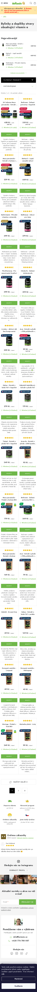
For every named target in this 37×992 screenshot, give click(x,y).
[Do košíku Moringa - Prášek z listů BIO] (9, 756)
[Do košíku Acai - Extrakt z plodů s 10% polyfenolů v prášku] (28, 586)
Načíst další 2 (20, 782)
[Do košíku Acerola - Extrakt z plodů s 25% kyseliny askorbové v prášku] (28, 474)
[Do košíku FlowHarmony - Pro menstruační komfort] (9, 303)
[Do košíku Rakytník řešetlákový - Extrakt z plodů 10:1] (28, 417)
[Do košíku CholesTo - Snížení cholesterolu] (28, 303)
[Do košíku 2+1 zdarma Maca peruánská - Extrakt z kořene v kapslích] (9, 134)
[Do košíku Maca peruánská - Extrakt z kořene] (9, 586)
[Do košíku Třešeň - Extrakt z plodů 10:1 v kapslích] (9, 473)
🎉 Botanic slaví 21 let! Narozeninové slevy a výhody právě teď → (18, 10)
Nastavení (19, 979)
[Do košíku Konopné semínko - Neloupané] (28, 700)
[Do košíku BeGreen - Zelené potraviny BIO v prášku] (28, 530)
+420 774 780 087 (20, 940)
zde (3, 974)
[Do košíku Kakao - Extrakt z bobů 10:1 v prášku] (28, 644)
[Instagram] (16, 953)
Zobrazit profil (17, 870)
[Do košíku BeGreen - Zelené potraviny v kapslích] (28, 134)
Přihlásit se (27, 902)
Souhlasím (19, 986)
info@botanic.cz (20, 937)
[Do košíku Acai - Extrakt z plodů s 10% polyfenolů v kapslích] (28, 361)
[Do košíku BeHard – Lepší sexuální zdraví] (28, 191)
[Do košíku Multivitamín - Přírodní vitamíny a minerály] (9, 247)
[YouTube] (21, 953)
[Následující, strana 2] (18, 790)
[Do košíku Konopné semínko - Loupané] (9, 700)
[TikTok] (26, 953)
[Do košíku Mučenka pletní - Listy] (28, 756)
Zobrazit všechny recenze (25, 838)
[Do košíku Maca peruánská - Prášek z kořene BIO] (9, 530)
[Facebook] (11, 953)
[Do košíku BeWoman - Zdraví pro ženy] (28, 247)
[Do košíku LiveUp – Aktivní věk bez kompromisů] (9, 361)
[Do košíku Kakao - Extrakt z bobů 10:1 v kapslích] (9, 417)
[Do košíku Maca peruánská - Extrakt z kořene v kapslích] (9, 191)
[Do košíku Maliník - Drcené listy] (9, 644)
